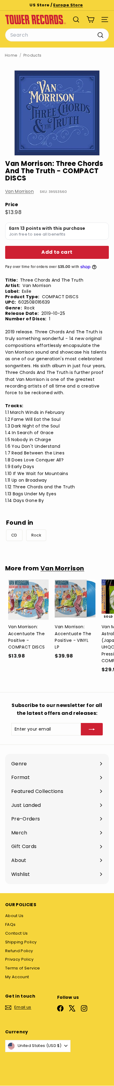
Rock (36, 535)
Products (32, 55)
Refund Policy (19, 951)
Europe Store (68, 5)
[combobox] (57, 35)
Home (11, 55)
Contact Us (16, 933)
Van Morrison (19, 191)
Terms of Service (22, 968)
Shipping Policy (20, 942)
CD (14, 535)
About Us (14, 916)
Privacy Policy (19, 959)
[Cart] (90, 19)
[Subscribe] (92, 729)
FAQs (10, 924)
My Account (17, 977)
